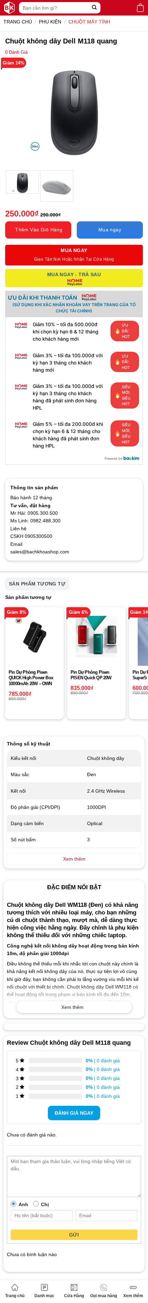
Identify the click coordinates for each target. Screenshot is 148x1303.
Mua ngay (109, 229)
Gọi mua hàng (103, 1295)
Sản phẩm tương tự (37, 584)
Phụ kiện (50, 21)
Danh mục (44, 1295)
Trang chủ (14, 1295)
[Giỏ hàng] (140, 8)
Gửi (74, 1234)
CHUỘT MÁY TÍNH (89, 21)
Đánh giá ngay (74, 1113)
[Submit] (94, 7)
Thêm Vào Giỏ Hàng (38, 229)
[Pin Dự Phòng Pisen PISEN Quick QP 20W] (96, 636)
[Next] (131, 112)
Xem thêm (133, 1295)
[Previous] (16, 112)
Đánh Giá (16, 52)
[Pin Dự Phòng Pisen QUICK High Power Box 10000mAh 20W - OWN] (34, 636)
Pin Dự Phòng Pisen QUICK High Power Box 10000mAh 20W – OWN (31, 678)
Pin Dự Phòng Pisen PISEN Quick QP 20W (91, 675)
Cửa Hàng (74, 1295)
